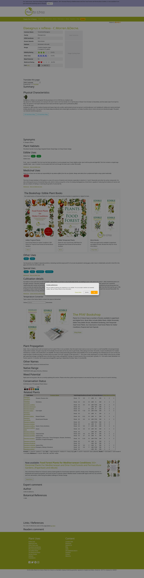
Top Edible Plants (33, 550)
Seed (39, 156)
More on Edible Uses (35, 167)
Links (66, 549)
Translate (35, 84)
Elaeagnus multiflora (29, 426)
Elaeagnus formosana (30, 406)
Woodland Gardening (34, 547)
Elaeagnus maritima (29, 422)
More (28, 250)
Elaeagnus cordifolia (29, 404)
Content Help (69, 541)
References (26, 167)
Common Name (54, 395)
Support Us (68, 545)
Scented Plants (49, 271)
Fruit (33, 156)
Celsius (25, 302)
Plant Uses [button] (61, 19)
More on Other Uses (35, 275)
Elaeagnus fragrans (29, 408)
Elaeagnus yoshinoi (29, 449)
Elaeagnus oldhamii (29, 431)
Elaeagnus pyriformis (29, 441)
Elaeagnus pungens (29, 438)
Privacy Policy (78, 292)
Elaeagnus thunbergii (29, 443)
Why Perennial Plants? (34, 549)
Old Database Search (71, 550)
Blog (78, 19)
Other (113, 395)
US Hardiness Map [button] (42, 114)
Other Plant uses (33, 545)
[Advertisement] (113, 56)
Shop (67, 19)
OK (94, 292)
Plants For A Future (30, 19)
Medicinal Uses (32, 543)
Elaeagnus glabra (28, 410)
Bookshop (68, 543)
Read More (29, 479)
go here (53, 526)
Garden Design (32, 554)
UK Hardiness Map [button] (29, 114)
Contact (67, 554)
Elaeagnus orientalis (29, 433)
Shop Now (94, 250)
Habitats (30, 556)
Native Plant (48, 19)
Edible (104, 395)
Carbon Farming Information (37, 293)
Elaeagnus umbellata (29, 445)
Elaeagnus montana (29, 424)
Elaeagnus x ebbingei (29, 447)
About (54, 19)
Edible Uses (31, 541)
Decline (87, 292)
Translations (31, 558)
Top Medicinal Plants (34, 552)
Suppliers (72, 19)
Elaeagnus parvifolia (29, 435)
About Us (68, 556)
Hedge (26, 258)
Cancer (26, 175)
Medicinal (109, 395)
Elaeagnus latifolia (29, 416)
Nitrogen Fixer (40, 271)
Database (41, 19)
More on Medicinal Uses (36, 186)
